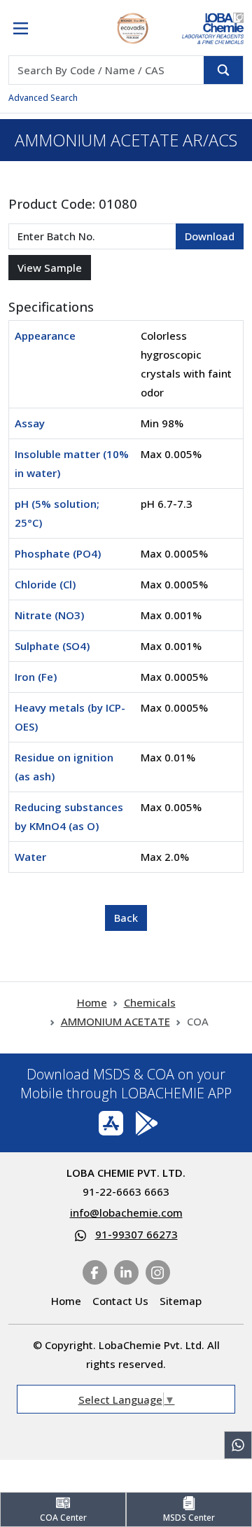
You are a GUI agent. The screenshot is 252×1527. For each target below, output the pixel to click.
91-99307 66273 (136, 1234)
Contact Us (120, 1301)
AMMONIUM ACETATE (115, 1021)
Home (92, 1002)
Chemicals (150, 1002)
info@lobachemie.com (126, 1212)
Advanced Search (43, 98)
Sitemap (181, 1301)
